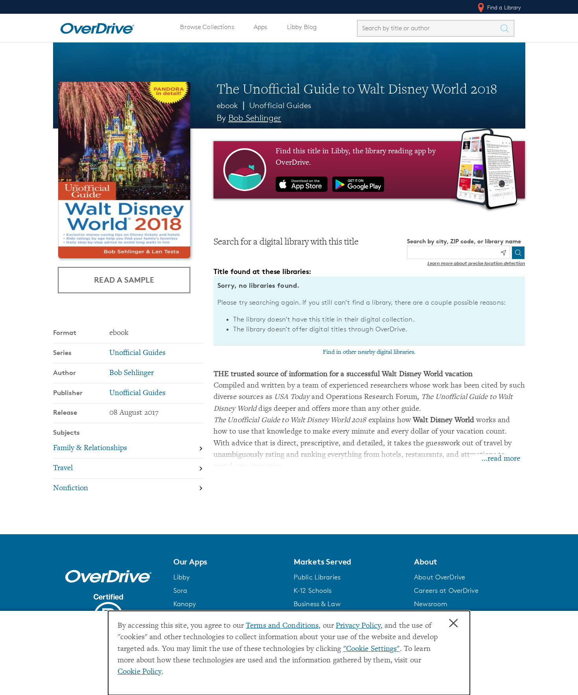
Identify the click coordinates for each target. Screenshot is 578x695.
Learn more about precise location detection (476, 263)
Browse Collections (207, 27)
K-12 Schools (312, 590)
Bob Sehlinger (254, 118)
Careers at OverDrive (446, 590)
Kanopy (184, 604)
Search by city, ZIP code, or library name (464, 241)
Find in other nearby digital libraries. (369, 352)
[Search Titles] (507, 28)
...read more (501, 459)
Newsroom (430, 604)
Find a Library (503, 7)
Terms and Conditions (282, 626)
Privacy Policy (358, 626)
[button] (228, 562)
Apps (261, 27)
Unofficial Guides (280, 105)
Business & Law (317, 604)
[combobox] (428, 28)
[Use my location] (503, 252)
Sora (180, 590)
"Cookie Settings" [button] (371, 649)
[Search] (518, 252)
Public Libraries (317, 577)
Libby (181, 577)
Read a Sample (124, 280)
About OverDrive (439, 577)
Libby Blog (302, 27)
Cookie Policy (140, 672)
